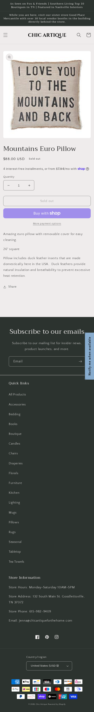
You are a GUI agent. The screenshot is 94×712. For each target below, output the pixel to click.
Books (13, 424)
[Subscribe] (80, 361)
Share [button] (12, 286)
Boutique (15, 434)
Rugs (12, 532)
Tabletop (15, 552)
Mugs (12, 512)
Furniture (15, 483)
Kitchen (14, 493)
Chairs (13, 453)
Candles (14, 443)
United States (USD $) (45, 665)
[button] (5, 35)
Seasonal (15, 542)
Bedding (14, 414)
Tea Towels (16, 562)
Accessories (17, 404)
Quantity (8, 176)
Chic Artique (41, 704)
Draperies (16, 463)
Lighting (14, 502)
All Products (17, 394)
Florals (13, 473)
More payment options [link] (47, 223)
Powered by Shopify (57, 704)
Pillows (14, 522)
